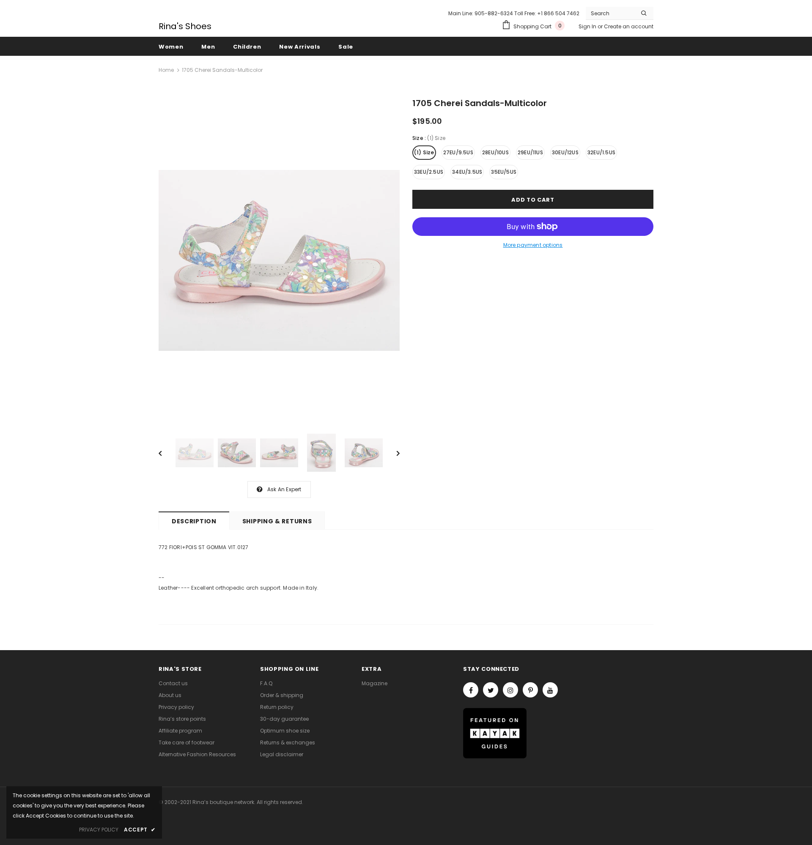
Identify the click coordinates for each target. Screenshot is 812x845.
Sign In (588, 26)
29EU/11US (530, 152)
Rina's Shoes (185, 26)
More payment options (533, 245)
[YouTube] (550, 689)
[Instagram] (510, 689)
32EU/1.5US (601, 152)
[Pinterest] (530, 689)
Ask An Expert (284, 489)
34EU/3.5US (467, 171)
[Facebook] (470, 689)
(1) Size (424, 152)
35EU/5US (503, 171)
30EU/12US (565, 152)
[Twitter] (490, 689)
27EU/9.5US (458, 152)
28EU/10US (495, 152)
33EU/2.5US (428, 171)
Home (166, 70)
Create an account (628, 26)
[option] (279, 260)
